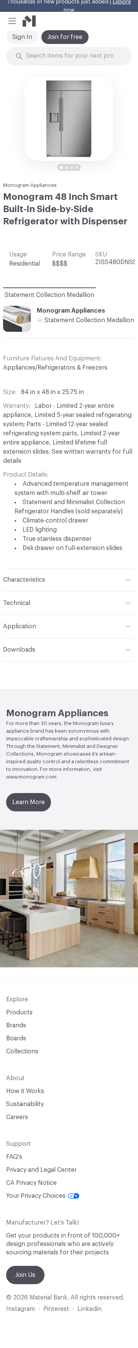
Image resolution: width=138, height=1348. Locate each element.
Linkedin (89, 1309)
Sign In (22, 37)
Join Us (25, 1275)
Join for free (65, 37)
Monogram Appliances (30, 185)
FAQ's (14, 1157)
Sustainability (25, 1104)
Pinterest (56, 1309)
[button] (12, 21)
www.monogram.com (31, 776)
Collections (22, 1051)
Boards (16, 1038)
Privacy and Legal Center (41, 1170)
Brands (16, 1025)
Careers (17, 1117)
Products (19, 1012)
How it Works (25, 1091)
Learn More (28, 802)
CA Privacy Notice (31, 1183)
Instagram (20, 1309)
